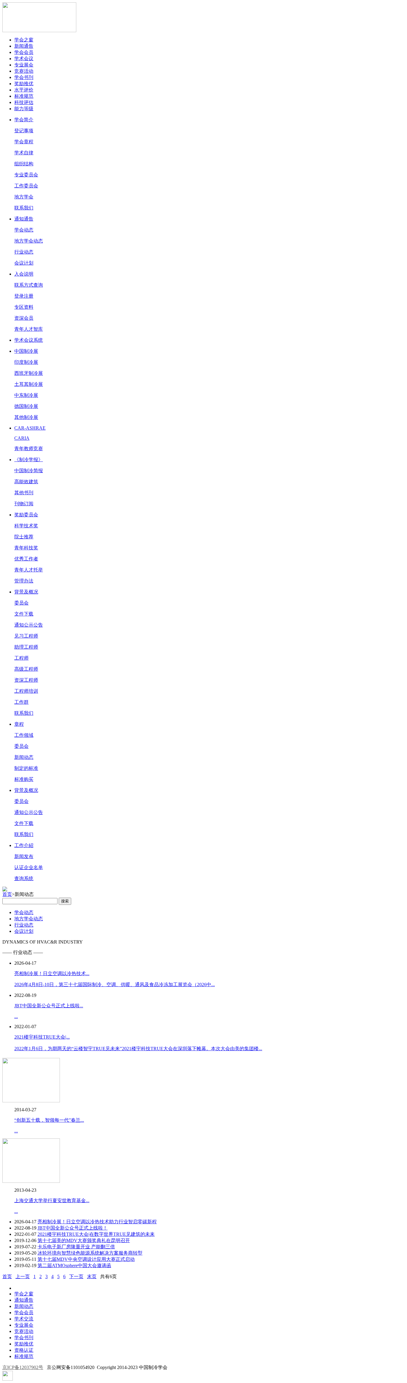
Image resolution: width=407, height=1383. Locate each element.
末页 (92, 1276)
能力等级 (23, 108)
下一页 (76, 1276)
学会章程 (23, 141)
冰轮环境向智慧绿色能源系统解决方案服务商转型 (90, 1252)
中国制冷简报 (28, 470)
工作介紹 (23, 845)
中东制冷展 (26, 395)
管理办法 (23, 580)
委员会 (21, 602)
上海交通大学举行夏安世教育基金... (51, 1200)
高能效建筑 (26, 481)
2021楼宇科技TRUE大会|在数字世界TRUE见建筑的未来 (96, 1234)
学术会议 (23, 58)
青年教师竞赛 (28, 448)
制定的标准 (26, 768)
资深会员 (23, 318)
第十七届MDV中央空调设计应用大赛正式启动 (86, 1259)
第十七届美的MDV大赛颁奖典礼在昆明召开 (84, 1240)
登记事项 (23, 130)
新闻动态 (23, 757)
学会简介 (23, 119)
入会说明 (23, 273)
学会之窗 (23, 39)
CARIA (21, 438)
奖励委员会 (26, 514)
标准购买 (23, 779)
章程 (19, 724)
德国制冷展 (26, 406)
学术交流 (23, 1318)
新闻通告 (23, 46)
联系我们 (23, 207)
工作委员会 (26, 185)
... (16, 1016)
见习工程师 (26, 635)
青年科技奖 (26, 547)
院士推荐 (23, 536)
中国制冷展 (26, 351)
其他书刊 (23, 492)
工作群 (21, 702)
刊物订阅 (23, 503)
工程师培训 (26, 691)
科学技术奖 (26, 525)
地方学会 (23, 196)
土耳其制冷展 (28, 384)
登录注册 (23, 296)
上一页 (22, 1276)
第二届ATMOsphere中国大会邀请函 (74, 1265)
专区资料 (23, 307)
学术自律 (23, 152)
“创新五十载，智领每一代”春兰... (49, 1120)
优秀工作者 (26, 558)
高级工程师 (26, 669)
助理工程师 (26, 646)
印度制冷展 (26, 362)
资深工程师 (26, 680)
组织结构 (23, 163)
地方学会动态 (28, 240)
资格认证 (23, 1350)
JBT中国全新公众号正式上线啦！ (73, 1227)
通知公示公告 (28, 624)
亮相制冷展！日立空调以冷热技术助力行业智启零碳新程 (97, 1221)
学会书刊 (23, 77)
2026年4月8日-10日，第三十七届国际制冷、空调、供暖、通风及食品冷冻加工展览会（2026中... (114, 984)
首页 (7, 894)
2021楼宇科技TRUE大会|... (42, 1036)
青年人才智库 (28, 329)
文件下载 (23, 613)
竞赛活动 (23, 71)
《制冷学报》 (28, 459)
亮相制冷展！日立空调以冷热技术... (51, 973)
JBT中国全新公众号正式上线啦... (48, 1005)
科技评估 (23, 102)
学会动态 (23, 229)
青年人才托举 (28, 569)
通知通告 (23, 218)
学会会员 (23, 52)
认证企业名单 (28, 867)
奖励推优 (23, 83)
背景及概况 (26, 591)
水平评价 (23, 89)
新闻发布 (23, 856)
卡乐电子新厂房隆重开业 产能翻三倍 (76, 1246)
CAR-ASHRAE (30, 428)
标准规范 (23, 96)
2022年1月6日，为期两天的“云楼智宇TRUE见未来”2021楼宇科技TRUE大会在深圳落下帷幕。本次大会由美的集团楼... (138, 1048)
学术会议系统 (28, 340)
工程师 (21, 658)
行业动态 (23, 251)
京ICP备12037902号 (22, 1367)
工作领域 (23, 735)
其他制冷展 (26, 417)
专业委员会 (26, 174)
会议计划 (23, 262)
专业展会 (23, 64)
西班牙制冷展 (28, 373)
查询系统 (23, 878)
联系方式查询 (28, 285)
